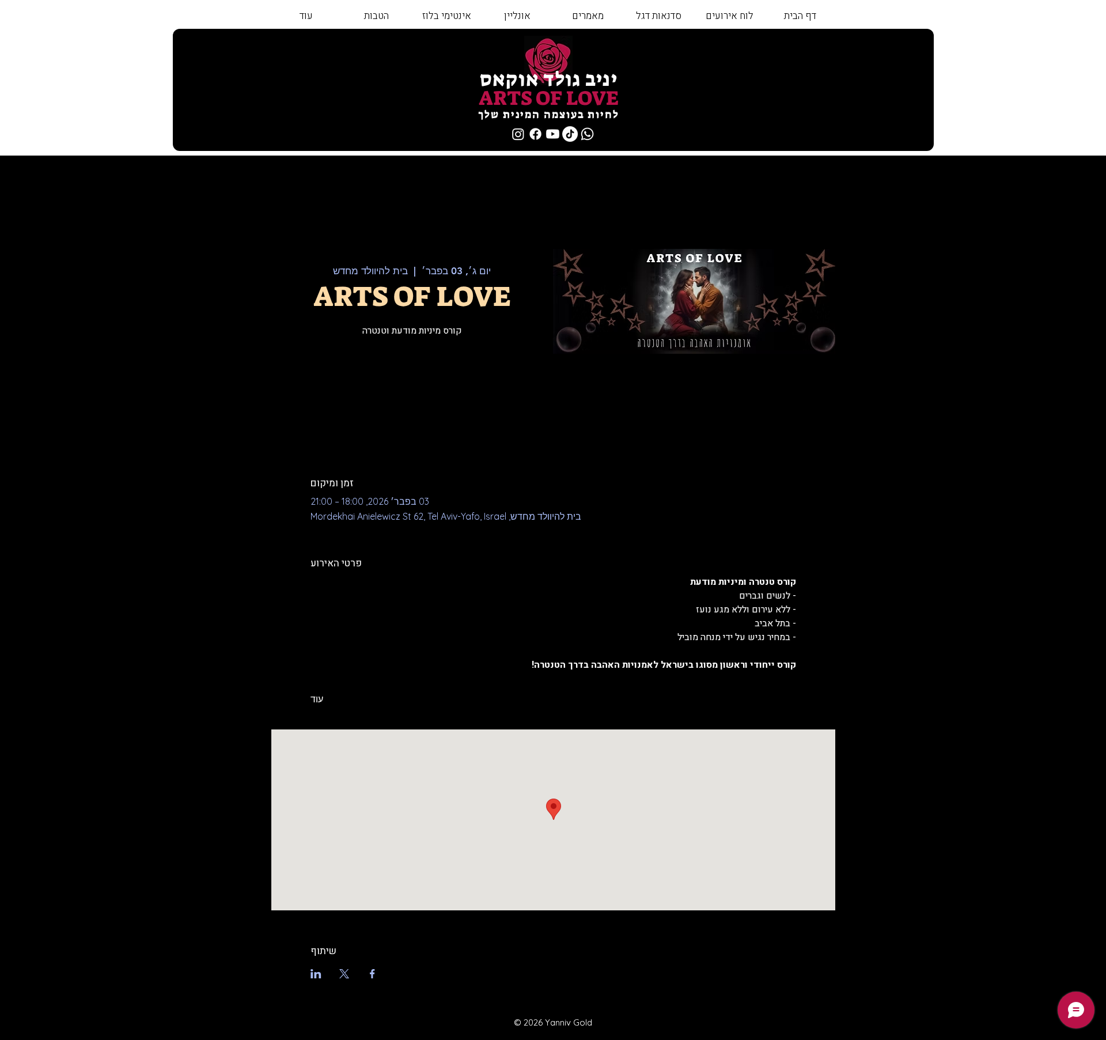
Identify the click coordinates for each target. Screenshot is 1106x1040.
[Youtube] (552, 134)
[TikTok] (570, 134)
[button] (658, 16)
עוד (316, 699)
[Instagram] (518, 134)
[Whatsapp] (587, 134)
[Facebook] (535, 134)
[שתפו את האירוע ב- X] (344, 973)
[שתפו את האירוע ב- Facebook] (372, 973)
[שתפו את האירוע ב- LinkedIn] (315, 973)
